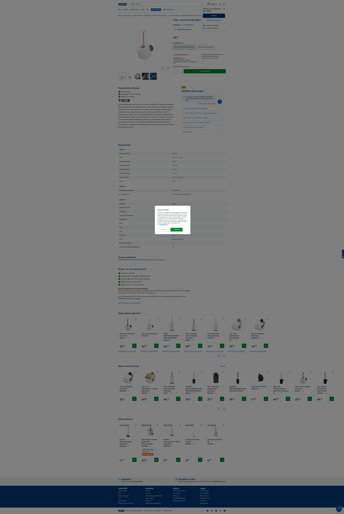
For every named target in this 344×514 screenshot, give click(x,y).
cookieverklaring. (164, 224)
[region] (173, 220)
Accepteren (177, 229)
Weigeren (163, 229)
